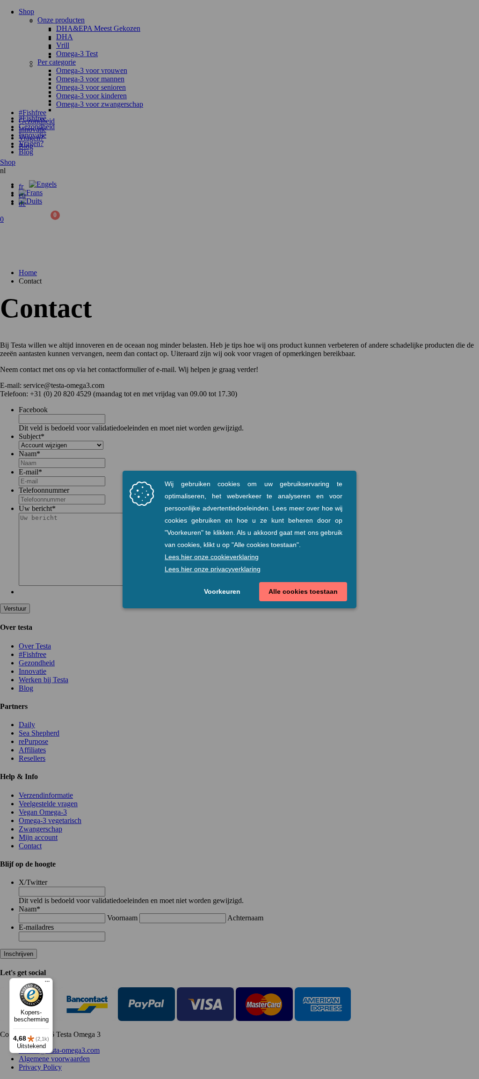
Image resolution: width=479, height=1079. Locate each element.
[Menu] (47, 983)
